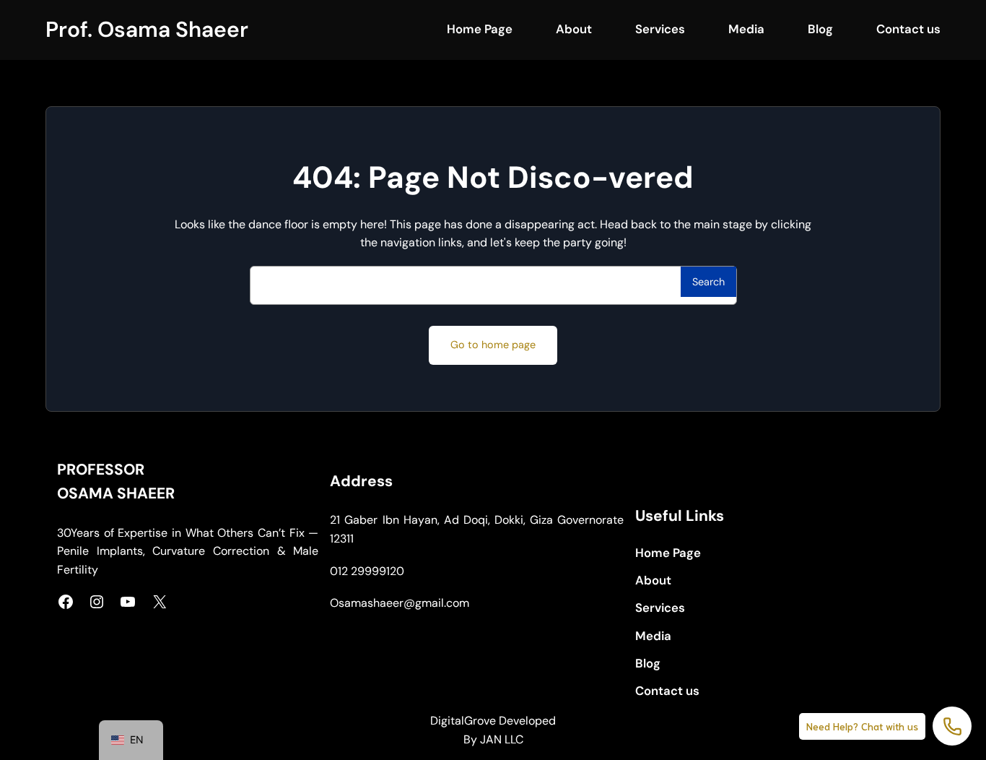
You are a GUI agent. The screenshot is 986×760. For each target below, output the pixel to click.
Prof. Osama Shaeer (146, 29)
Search (708, 281)
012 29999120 (367, 571)
